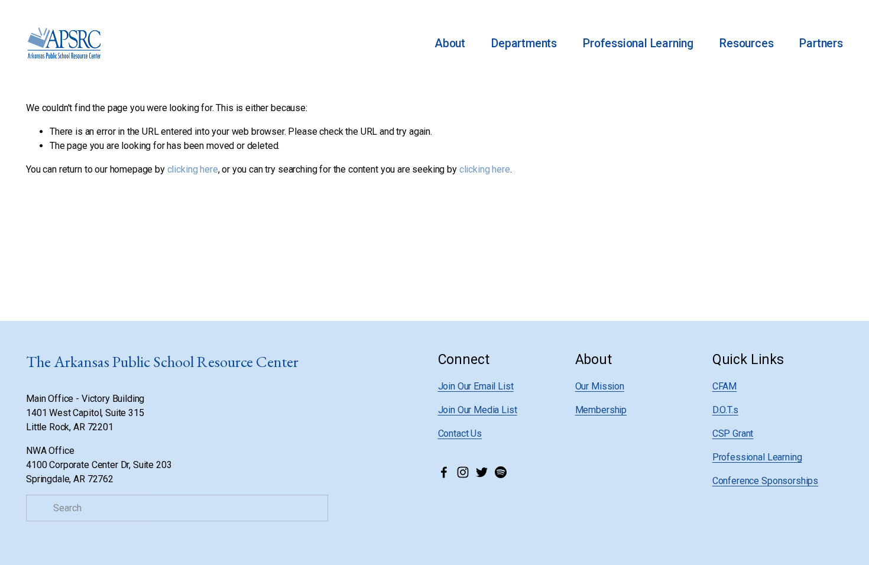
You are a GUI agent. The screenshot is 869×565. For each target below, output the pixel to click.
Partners (820, 43)
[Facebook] (444, 472)
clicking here (192, 169)
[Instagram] (463, 472)
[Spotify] (501, 472)
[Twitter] (482, 472)
